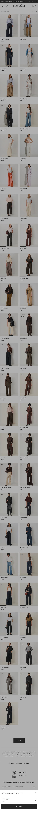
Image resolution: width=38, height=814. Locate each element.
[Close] (36, 792)
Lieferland (5, 799)
